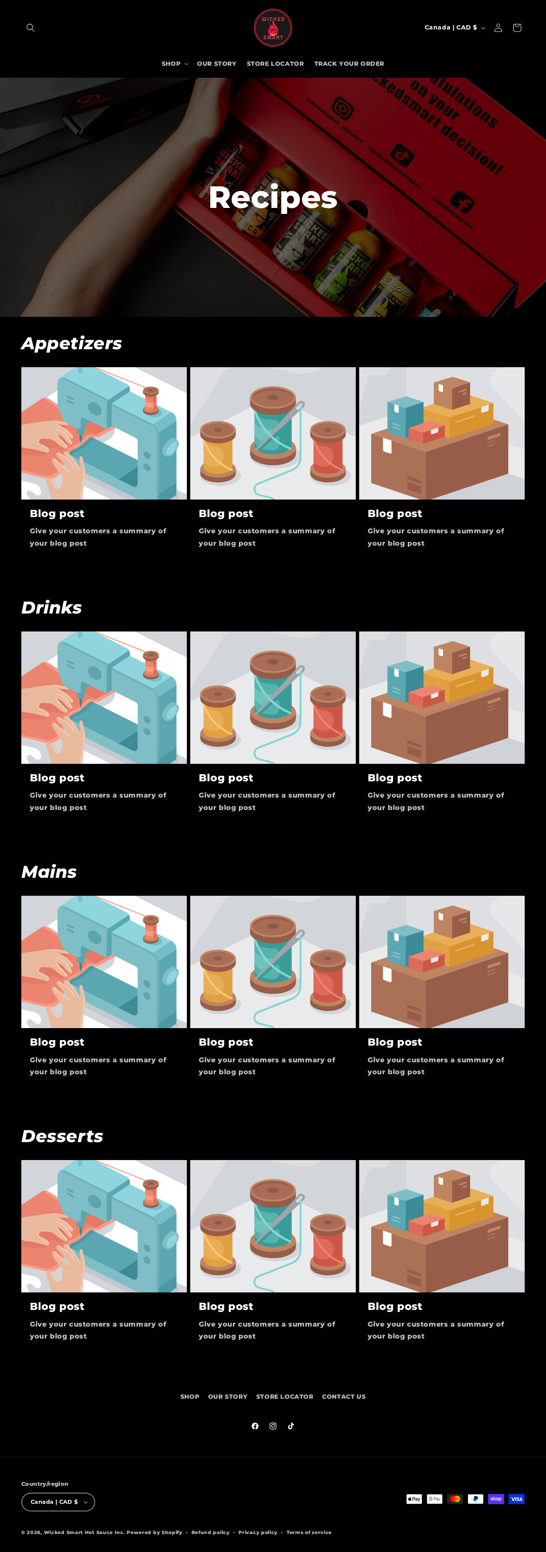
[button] (30, 27)
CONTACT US (344, 1396)
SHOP (189, 1396)
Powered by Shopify (155, 1532)
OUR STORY (227, 1396)
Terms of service (309, 1532)
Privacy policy (258, 1532)
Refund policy (211, 1532)
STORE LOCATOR (285, 1396)
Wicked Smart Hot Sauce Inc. (84, 1532)
